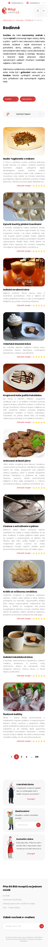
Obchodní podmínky (12, 899)
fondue (7, 75)
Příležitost (29, 20)
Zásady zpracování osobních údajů (19, 903)
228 (36, 757)
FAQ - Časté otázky (11, 907)
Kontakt (6, 895)
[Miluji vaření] (10, 10)
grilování (25, 72)
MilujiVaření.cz (9, 20)
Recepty (20, 20)
